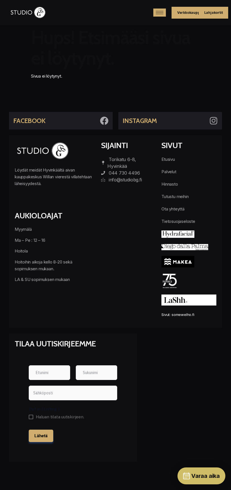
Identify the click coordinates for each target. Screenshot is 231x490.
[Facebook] (104, 121)
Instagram (140, 121)
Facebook (29, 121)
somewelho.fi (183, 314)
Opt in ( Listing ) (44, 409)
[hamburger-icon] (159, 12)
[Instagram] (213, 121)
